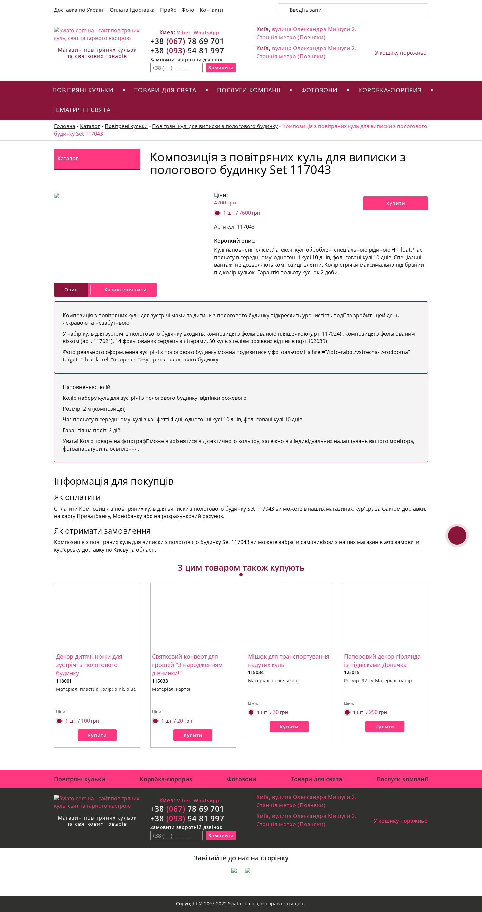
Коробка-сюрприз (390, 90)
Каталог (90, 126)
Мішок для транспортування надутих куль (288, 660)
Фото (187, 9)
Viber (183, 32)
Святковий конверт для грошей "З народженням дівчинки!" (187, 664)
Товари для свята (165, 90)
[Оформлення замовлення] (401, 38)
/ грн (241, 212)
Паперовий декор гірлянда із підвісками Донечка (382, 660)
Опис (70, 289)
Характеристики (125, 289)
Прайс (168, 9)
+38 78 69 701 (187, 41)
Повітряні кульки (83, 90)
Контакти (211, 9)
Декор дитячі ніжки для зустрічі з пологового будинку (89, 664)
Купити (395, 203)
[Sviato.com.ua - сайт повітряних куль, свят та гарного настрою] (97, 34)
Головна (64, 126)
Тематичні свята (81, 110)
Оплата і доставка (132, 9)
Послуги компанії (249, 90)
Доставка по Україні (79, 9)
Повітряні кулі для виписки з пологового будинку (215, 126)
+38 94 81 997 (187, 50)
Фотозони (319, 90)
